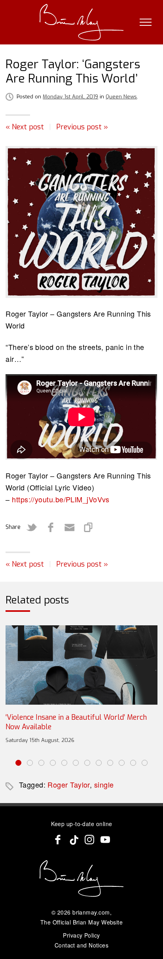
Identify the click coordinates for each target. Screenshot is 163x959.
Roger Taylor (68, 784)
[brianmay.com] (82, 22)
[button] (18, 763)
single (104, 784)
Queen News (121, 96)
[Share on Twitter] (32, 527)
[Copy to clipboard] (89, 527)
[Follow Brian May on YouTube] (105, 840)
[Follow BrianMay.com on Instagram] (89, 840)
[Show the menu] (145, 22)
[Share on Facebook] (51, 527)
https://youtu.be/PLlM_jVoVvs (61, 499)
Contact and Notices (82, 945)
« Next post (25, 127)
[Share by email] (70, 527)
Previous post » (82, 127)
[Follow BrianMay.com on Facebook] (58, 840)
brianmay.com (91, 912)
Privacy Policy (81, 935)
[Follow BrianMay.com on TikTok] (74, 840)
